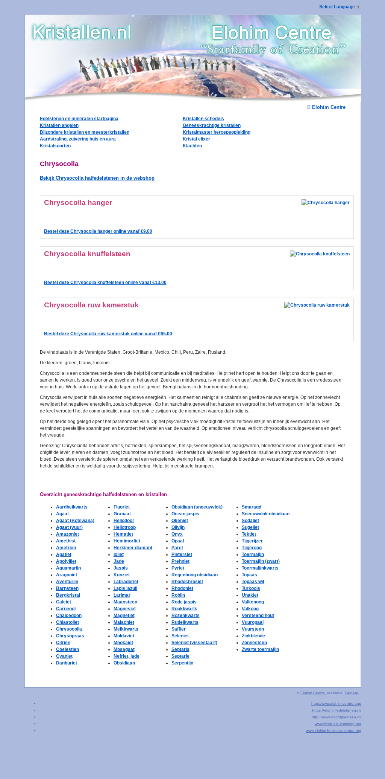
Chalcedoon (69, 615)
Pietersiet (181, 554)
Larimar (122, 595)
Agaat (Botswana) (75, 520)
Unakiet (250, 595)
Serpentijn (182, 663)
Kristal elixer (196, 139)
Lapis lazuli (125, 588)
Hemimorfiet (127, 541)
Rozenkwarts (185, 615)
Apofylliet (66, 561)
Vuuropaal (253, 622)
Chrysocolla (69, 629)
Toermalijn (253, 554)
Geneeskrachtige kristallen (212, 125)
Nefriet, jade (126, 656)
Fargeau (352, 693)
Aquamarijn (68, 568)
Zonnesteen (254, 642)
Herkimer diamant (133, 547)
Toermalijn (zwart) (261, 561)
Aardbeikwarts (72, 507)
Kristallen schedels (203, 118)
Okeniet (179, 520)
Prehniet (180, 561)
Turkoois (251, 588)
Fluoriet (122, 507)
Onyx (177, 534)
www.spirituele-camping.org (338, 724)
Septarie (180, 656)
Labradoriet (126, 581)
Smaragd (251, 507)
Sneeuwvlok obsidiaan (266, 513)
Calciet (63, 602)
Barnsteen (67, 588)
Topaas (249, 574)
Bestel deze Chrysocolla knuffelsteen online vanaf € (105, 282)
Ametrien (66, 547)
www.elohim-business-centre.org (333, 731)
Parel (177, 547)
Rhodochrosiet (187, 581)
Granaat (122, 513)
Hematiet (123, 534)
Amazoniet (67, 534)
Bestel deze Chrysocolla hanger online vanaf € (98, 231)
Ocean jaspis (185, 513)
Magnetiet (124, 615)
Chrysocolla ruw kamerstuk (91, 305)
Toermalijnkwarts (260, 568)
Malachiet (124, 622)
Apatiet (63, 554)
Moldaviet (124, 635)
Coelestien (67, 649)
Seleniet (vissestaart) (194, 642)
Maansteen (125, 602)
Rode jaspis (184, 602)
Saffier (178, 629)
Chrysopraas (70, 635)
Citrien (63, 642)
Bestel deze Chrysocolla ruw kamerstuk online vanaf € (108, 333)
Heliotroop (125, 527)
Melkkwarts (126, 629)
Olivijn (178, 527)
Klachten (192, 145)
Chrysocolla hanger (78, 202)
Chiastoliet (67, 622)
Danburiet (66, 663)
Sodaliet (250, 520)
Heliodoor (124, 520)
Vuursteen (253, 629)
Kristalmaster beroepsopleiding (216, 132)
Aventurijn (67, 581)
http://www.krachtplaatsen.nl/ (336, 717)
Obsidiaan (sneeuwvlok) (197, 507)
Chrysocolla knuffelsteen (87, 254)
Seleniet (180, 635)
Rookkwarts (184, 608)
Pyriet (177, 568)
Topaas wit (253, 581)
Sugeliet (250, 527)
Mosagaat (124, 649)
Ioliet (119, 554)
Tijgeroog (252, 547)
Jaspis (121, 568)
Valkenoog (253, 602)
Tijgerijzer (252, 541)
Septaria (180, 649)
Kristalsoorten (55, 145)
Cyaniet (64, 656)
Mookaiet (123, 642)
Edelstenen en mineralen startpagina (79, 118)
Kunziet (122, 574)
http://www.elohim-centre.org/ (336, 703)
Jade (119, 561)
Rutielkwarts (185, 622)
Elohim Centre (312, 693)
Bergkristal (68, 595)
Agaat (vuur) (69, 527)
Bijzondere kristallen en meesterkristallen (84, 132)
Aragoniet (66, 574)
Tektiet (249, 534)
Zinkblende (253, 635)
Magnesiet (125, 608)
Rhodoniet (182, 588)
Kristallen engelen (59, 125)
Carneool (66, 608)
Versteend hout (258, 615)
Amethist (66, 541)
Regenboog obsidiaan (194, 574)
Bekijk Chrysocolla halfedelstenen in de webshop (97, 178)
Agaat (62, 513)
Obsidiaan (124, 663)
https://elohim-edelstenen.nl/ (336, 710)
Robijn (178, 595)
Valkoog (250, 608)
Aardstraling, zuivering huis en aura (78, 139)
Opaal (177, 541)
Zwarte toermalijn (260, 649)
